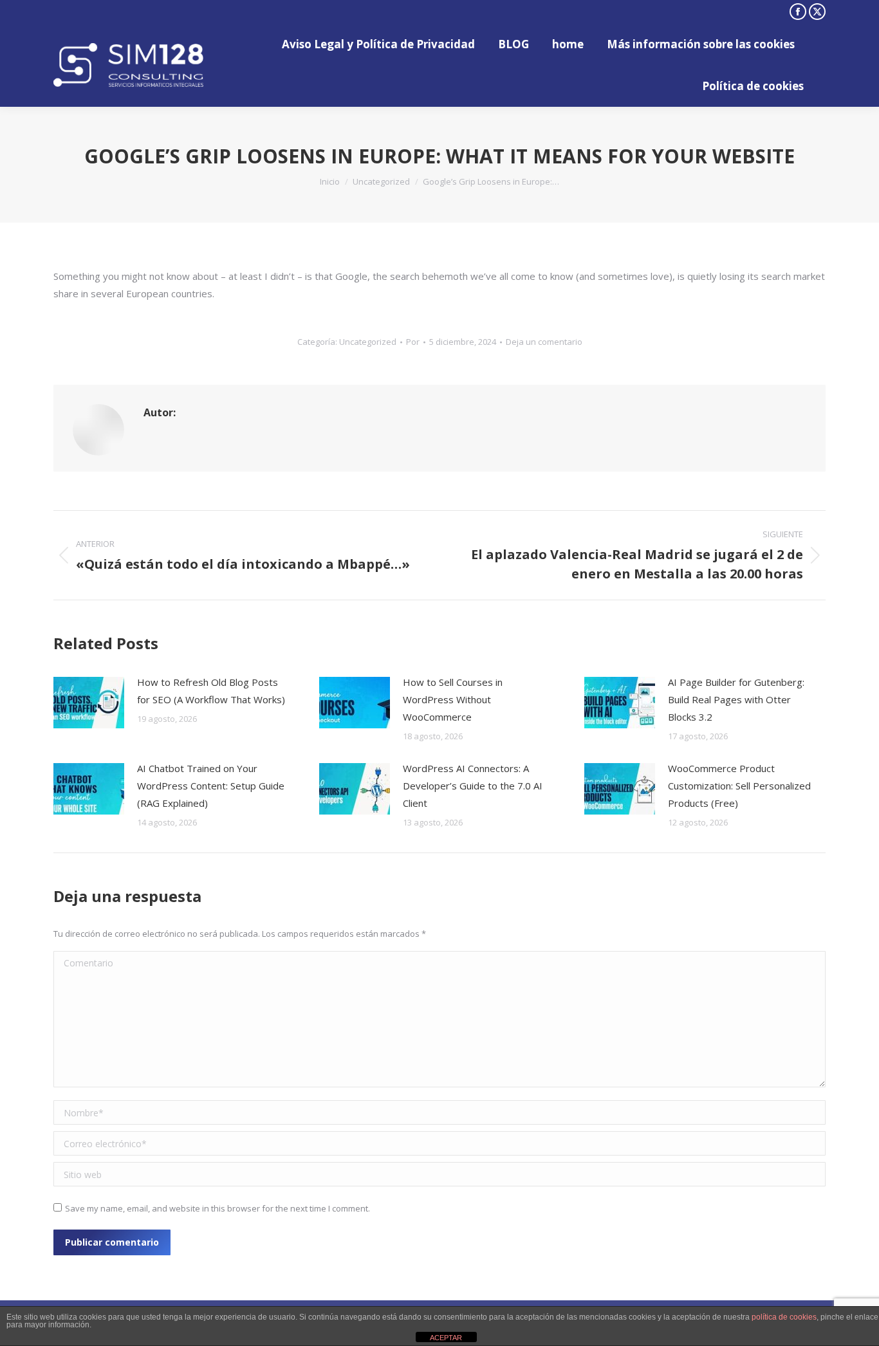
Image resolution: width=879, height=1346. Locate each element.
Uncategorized (367, 341)
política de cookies (784, 1317)
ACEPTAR (446, 1337)
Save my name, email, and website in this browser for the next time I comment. (217, 1208)
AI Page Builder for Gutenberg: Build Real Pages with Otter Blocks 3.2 (736, 699)
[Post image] (88, 702)
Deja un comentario (544, 341)
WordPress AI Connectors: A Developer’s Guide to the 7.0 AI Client (472, 785)
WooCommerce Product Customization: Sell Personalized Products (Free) (739, 785)
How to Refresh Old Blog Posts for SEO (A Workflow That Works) (211, 691)
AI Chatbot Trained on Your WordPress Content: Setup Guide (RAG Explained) (210, 785)
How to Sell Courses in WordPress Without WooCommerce (453, 699)
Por (413, 341)
